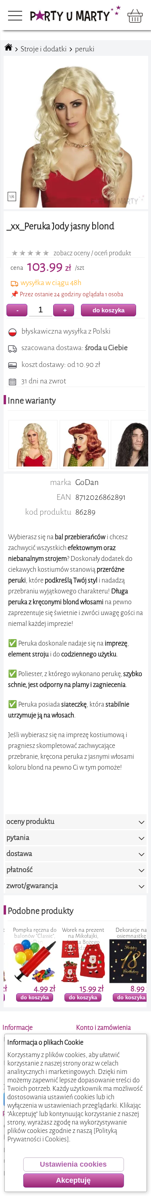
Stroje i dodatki (44, 49)
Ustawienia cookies (73, 1164)
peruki (85, 49)
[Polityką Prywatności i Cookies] (62, 1135)
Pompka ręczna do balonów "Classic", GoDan (26, 936)
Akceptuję (73, 1180)
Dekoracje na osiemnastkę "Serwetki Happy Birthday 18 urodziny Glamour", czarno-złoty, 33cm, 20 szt (122, 948)
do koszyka (108, 310)
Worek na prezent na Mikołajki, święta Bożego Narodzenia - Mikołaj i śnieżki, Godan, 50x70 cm (74, 945)
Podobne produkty (41, 911)
